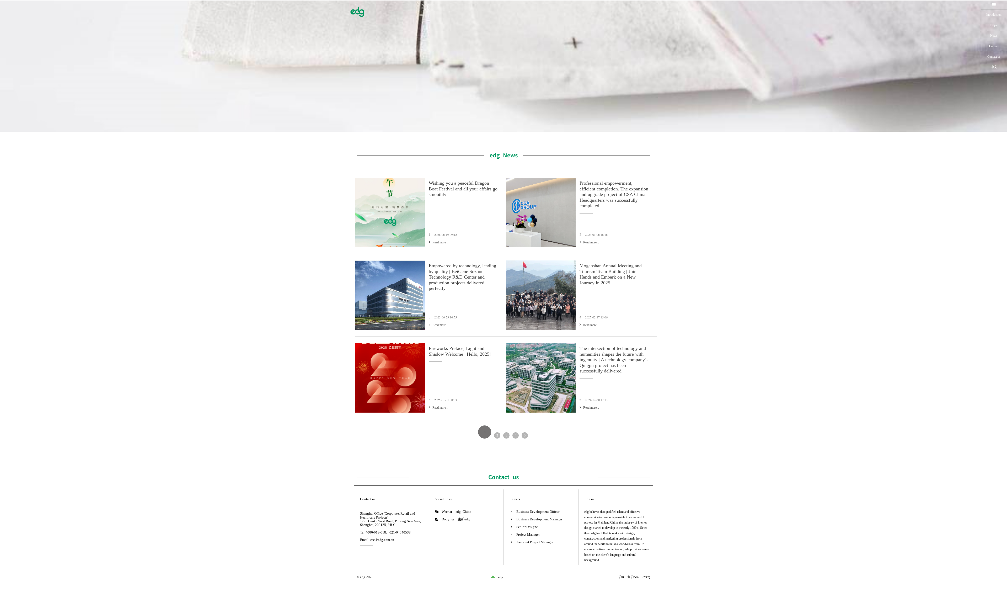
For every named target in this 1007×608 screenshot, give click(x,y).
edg (500, 577)
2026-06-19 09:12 (445, 234)
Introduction (993, 15)
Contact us (993, 56)
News (994, 36)
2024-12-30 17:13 (596, 400)
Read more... (440, 242)
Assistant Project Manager (534, 542)
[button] (994, 4)
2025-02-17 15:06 (596, 317)
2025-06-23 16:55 (445, 317)
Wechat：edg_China (456, 512)
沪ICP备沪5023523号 (634, 577)
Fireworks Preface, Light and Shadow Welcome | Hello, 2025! (460, 351)
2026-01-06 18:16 (596, 234)
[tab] (994, 5)
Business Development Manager (539, 519)
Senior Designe (527, 527)
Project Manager (528, 534)
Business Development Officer (537, 512)
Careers (994, 46)
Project (994, 25)
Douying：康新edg (456, 519)
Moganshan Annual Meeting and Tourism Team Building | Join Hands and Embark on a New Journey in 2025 (611, 274)
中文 (994, 67)
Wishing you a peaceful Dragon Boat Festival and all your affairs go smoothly (463, 188)
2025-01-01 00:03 (445, 400)
